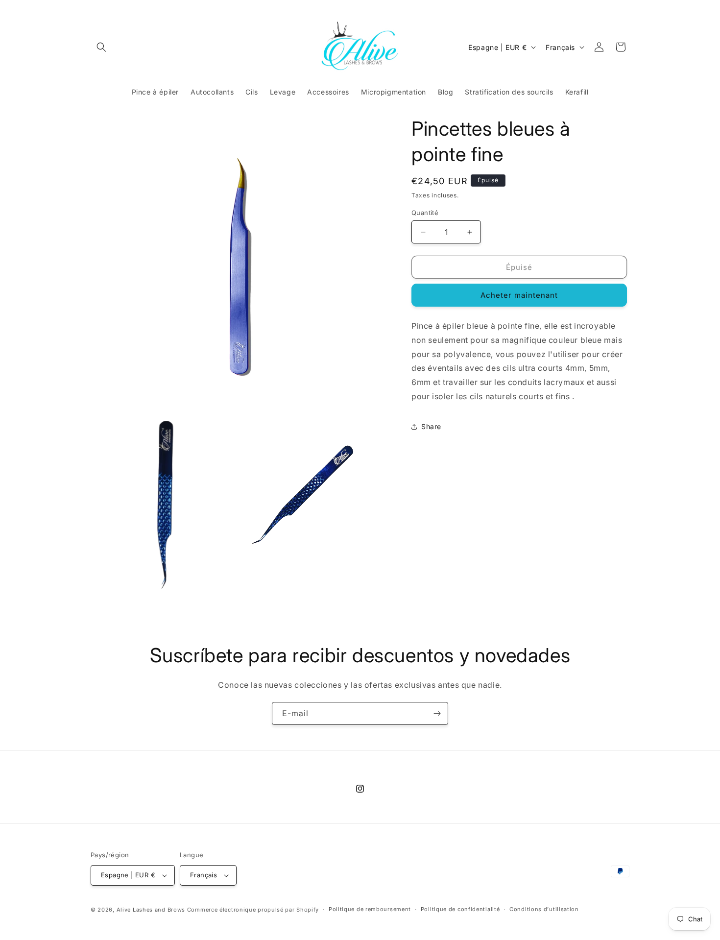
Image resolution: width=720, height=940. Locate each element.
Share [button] (431, 426)
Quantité (424, 213)
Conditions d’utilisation (544, 909)
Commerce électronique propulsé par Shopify (253, 909)
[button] (101, 47)
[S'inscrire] (437, 713)
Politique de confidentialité (460, 909)
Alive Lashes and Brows (151, 909)
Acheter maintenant (519, 295)
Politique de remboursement (370, 909)
